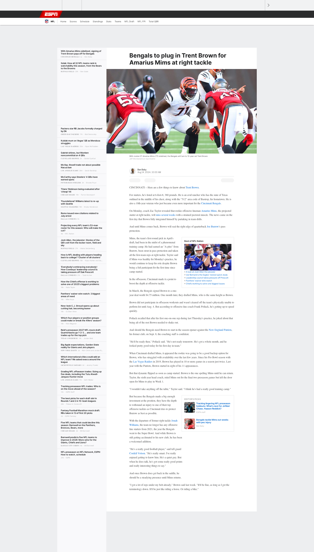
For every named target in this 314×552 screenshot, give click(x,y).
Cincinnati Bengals (211, 203)
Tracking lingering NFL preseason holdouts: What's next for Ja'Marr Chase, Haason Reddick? (213, 406)
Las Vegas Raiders (142, 361)
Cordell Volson (137, 453)
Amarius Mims (209, 210)
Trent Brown (192, 187)
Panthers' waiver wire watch (199, 280)
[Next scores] (268, 5)
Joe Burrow (213, 226)
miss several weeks (165, 214)
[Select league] (52, 5)
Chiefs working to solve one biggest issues (205, 283)
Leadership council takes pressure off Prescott (207, 277)
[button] (261, 14)
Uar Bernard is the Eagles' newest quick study (207, 275)
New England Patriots (220, 329)
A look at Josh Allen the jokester (200, 272)
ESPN (51, 14)
